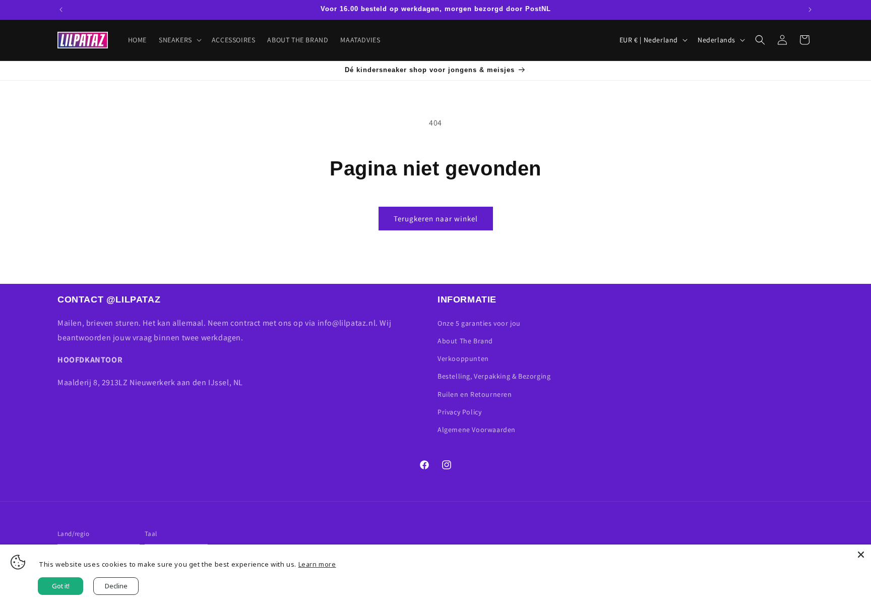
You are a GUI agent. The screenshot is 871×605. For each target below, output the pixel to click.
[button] (179, 39)
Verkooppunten (463, 358)
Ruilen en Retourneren (475, 394)
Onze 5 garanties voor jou (479, 323)
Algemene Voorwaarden (477, 429)
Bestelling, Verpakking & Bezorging (494, 376)
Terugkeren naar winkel (436, 218)
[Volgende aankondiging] (810, 9)
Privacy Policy (459, 411)
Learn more (317, 564)
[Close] (861, 555)
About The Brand (465, 340)
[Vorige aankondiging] (61, 9)
